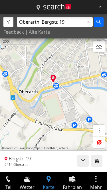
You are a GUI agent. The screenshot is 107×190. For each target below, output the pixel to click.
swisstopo (26, 148)
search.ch (11, 148)
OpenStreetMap (46, 148)
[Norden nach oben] (99, 60)
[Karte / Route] (38, 8)
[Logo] (57, 7)
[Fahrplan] (96, 161)
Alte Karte (39, 32)
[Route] (83, 161)
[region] (53, 93)
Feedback (13, 32)
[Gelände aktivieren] (99, 46)
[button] (53, 78)
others (63, 148)
